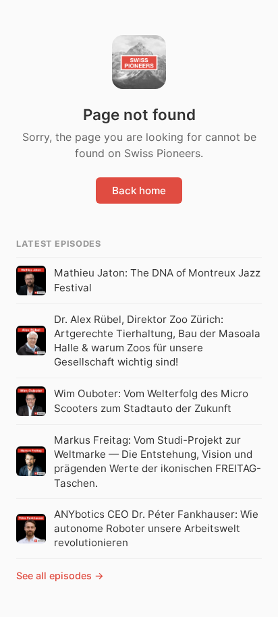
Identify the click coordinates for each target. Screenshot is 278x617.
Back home (139, 190)
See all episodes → (60, 575)
